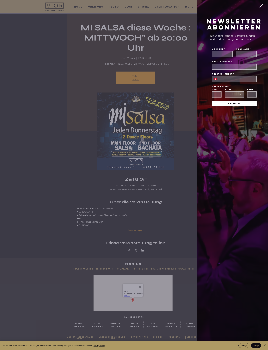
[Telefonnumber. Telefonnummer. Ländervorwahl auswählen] (216, 79)
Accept (256, 345)
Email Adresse (222, 61)
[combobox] (234, 94)
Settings (244, 345)
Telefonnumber (223, 74)
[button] (261, 6)
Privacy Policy (99, 345)
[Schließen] (264, 345)
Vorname (218, 49)
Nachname (243, 49)
